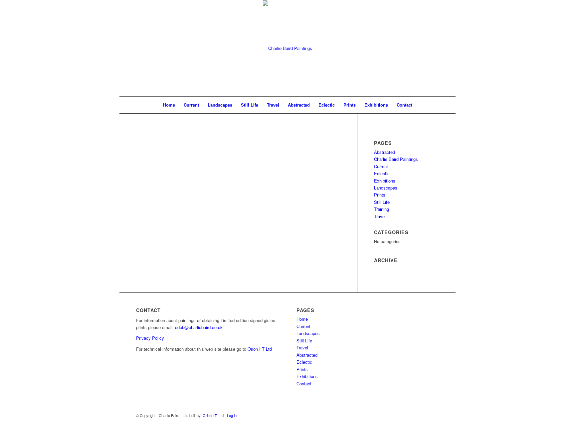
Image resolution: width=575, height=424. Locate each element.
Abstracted (384, 152)
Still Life (382, 202)
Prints (379, 195)
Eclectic (382, 173)
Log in (232, 415)
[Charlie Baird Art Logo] (287, 48)
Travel (380, 216)
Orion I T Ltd (260, 349)
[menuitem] (169, 105)
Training (381, 209)
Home (302, 319)
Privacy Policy (150, 338)
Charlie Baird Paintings (396, 159)
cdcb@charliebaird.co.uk (199, 327)
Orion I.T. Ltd (213, 415)
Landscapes (385, 188)
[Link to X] (434, 415)
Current (381, 166)
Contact (303, 383)
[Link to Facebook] (424, 415)
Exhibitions (384, 181)
